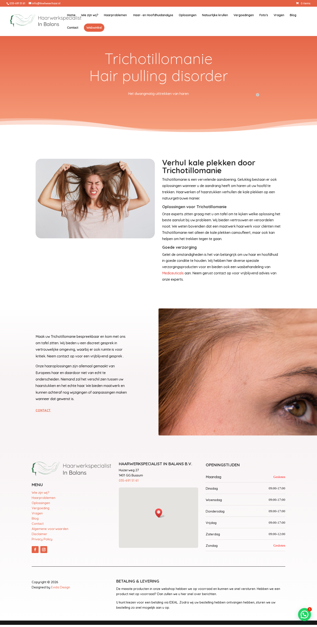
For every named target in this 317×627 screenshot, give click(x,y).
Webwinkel (94, 28)
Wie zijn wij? (89, 15)
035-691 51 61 (129, 480)
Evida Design (60, 587)
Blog (293, 15)
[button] (304, 614)
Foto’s (263, 15)
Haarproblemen (115, 15)
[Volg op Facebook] (35, 549)
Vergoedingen (244, 15)
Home (71, 15)
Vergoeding (40, 508)
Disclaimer (39, 534)
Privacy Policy (42, 539)
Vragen (279, 15)
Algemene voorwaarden (50, 529)
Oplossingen (187, 15)
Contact (72, 28)
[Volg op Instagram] (43, 549)
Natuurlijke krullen (215, 15)
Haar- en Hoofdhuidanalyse (152, 15)
